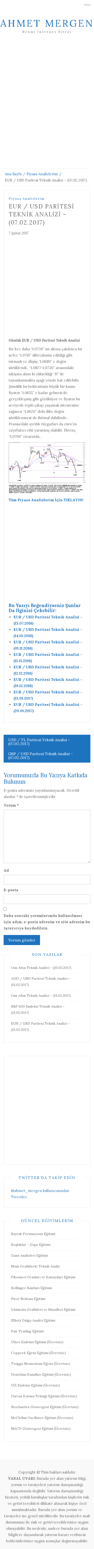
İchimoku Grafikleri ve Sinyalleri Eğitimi (43, 1309)
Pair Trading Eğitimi (27, 1331)
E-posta (11, 890)
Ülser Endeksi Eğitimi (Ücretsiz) (37, 1342)
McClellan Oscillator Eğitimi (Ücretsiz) (42, 1418)
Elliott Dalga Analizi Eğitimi (33, 1320)
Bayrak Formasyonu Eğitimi (33, 1234)
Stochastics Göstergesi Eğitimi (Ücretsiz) (45, 1407)
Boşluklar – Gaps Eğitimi (30, 1244)
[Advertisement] (47, 107)
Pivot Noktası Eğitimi (28, 1299)
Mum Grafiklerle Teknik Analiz (35, 1266)
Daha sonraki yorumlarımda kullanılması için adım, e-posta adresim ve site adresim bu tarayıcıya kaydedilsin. (47, 921)
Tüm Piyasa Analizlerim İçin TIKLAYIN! (46, 500)
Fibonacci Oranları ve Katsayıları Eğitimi (43, 1277)
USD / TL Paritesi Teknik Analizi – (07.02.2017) (39, 741)
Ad (6, 870)
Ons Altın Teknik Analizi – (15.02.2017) (41, 995)
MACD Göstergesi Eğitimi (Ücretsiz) (40, 1428)
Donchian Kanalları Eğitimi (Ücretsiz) (41, 1374)
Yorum (11, 805)
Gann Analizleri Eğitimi (29, 1255)
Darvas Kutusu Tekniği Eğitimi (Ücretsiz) (44, 1396)
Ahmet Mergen (47, 23)
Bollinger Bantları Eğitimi (31, 1288)
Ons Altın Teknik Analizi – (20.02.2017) (41, 968)
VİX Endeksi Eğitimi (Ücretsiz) (35, 1385)
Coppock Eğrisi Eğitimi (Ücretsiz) (38, 1353)
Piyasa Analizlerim (27, 199)
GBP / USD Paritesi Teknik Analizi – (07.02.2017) (40, 755)
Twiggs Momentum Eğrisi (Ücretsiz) (40, 1363)
